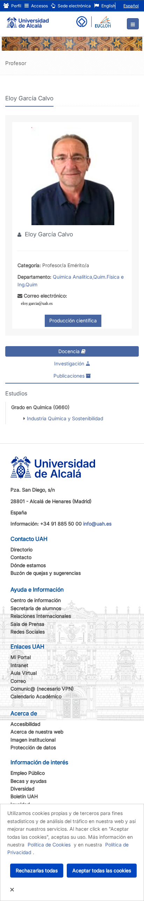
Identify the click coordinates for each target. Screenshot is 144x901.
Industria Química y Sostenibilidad (65, 418)
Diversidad (22, 789)
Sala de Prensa (27, 624)
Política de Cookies (49, 845)
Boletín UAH (24, 796)
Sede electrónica (74, 5)
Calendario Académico (36, 696)
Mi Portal (20, 657)
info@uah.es (97, 524)
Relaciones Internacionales (40, 616)
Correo (18, 681)
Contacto (20, 557)
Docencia (69, 351)
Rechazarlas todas (37, 870)
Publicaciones (69, 376)
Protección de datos (33, 747)
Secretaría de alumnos (35, 608)
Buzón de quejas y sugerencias (45, 573)
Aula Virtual (23, 673)
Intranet (19, 665)
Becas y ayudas (28, 781)
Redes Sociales (27, 632)
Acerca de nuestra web (36, 732)
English (107, 5)
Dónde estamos (28, 565)
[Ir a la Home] (27, 20)
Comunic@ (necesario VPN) (42, 689)
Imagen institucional (33, 740)
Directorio (21, 549)
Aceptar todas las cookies (101, 870)
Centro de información (35, 600)
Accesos (39, 5)
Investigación (70, 363)
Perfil (15, 5)
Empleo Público (27, 773)
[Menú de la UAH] (133, 23)
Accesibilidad (25, 724)
